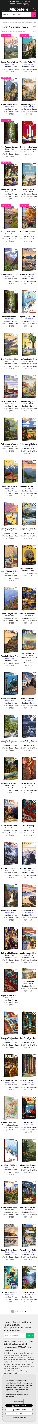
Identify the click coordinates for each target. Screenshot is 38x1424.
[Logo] (19, 9)
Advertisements (15, 22)
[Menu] (3, 10)
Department (5, 31)
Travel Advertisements (29, 22)
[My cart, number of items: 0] (34, 9)
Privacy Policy (18, 1401)
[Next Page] (25, 1311)
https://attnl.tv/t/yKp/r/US (12, 1371)
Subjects (5, 22)
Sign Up (30, 1336)
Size (24, 31)
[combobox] (16, 14)
